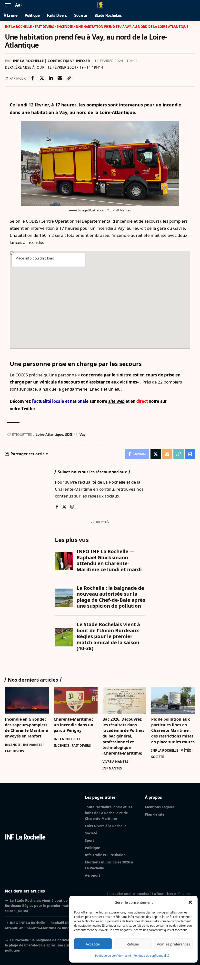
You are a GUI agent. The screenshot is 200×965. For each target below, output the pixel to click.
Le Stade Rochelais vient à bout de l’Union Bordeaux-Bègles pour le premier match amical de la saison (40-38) (49, 905)
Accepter (93, 944)
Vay (83, 434)
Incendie (12, 745)
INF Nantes (32, 745)
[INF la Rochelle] (100, 5)
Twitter (28, 408)
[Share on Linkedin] (51, 78)
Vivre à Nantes (115, 761)
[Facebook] (57, 507)
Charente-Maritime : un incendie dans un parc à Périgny (73, 724)
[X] (64, 507)
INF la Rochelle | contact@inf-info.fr (51, 60)
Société (157, 757)
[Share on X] (42, 78)
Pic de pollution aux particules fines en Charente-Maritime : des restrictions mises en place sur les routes (173, 730)
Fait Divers (14, 751)
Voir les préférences (173, 944)
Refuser (133, 944)
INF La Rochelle (67, 739)
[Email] (60, 78)
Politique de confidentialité (113, 956)
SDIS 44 (71, 434)
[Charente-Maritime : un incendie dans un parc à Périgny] (76, 700)
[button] (190, 902)
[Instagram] (72, 507)
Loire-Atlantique (49, 434)
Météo (185, 750)
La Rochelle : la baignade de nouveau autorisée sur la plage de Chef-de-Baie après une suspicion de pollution (50, 945)
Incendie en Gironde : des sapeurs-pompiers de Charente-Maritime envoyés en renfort (26, 727)
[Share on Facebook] (33, 78)
